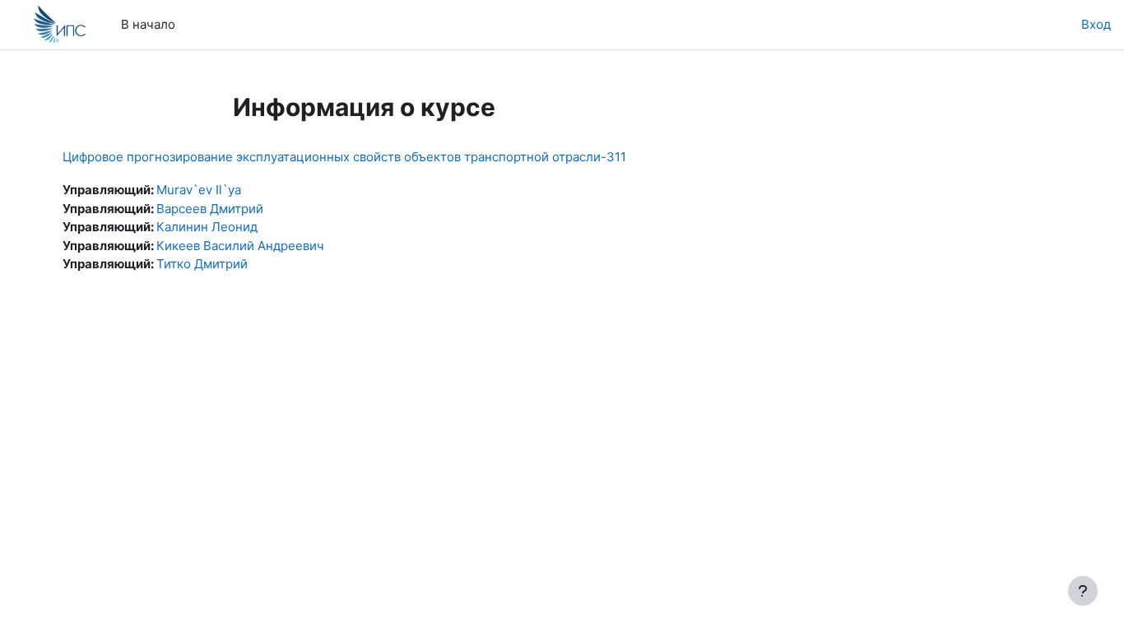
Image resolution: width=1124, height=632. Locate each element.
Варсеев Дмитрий (209, 208)
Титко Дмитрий (202, 264)
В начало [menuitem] (148, 24)
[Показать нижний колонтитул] (1083, 591)
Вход (1096, 24)
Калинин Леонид (207, 227)
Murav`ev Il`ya (198, 190)
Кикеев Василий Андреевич (240, 245)
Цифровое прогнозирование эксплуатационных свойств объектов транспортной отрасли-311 (344, 157)
